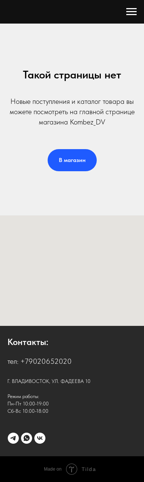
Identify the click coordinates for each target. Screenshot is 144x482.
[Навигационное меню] (131, 11)
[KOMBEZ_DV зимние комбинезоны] (13, 438)
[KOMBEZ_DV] (26, 438)
